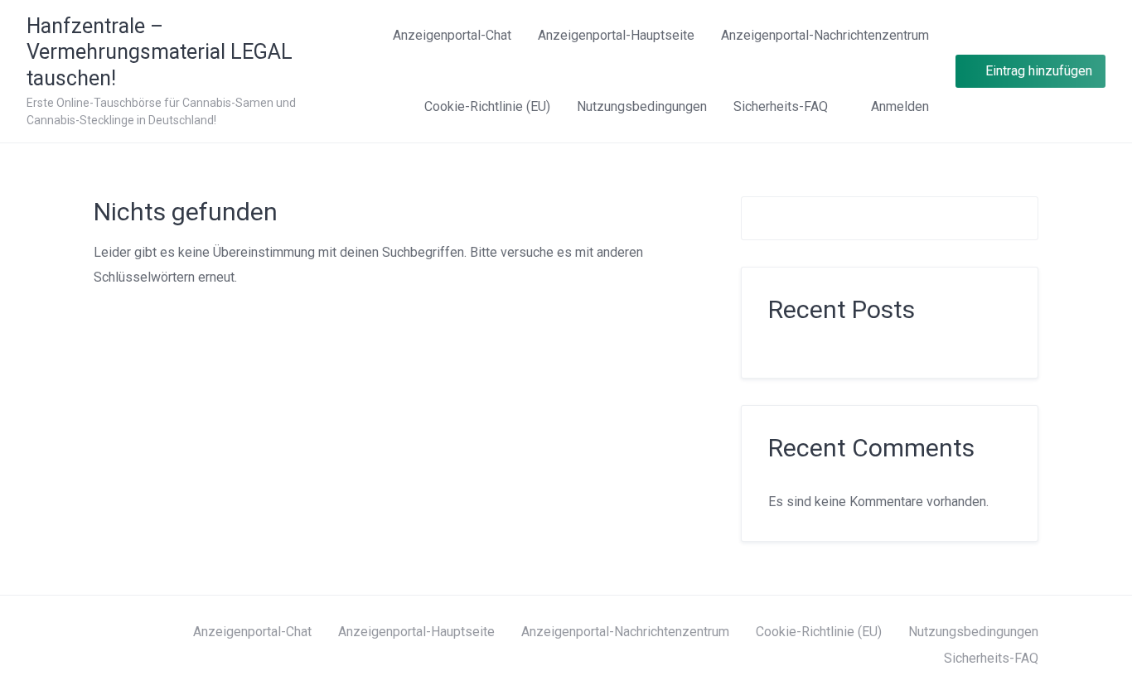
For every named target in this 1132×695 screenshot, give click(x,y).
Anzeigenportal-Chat (452, 35)
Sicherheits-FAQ (780, 106)
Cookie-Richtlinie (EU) (487, 106)
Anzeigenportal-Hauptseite (616, 35)
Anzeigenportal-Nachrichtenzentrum (825, 35)
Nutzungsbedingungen (642, 106)
